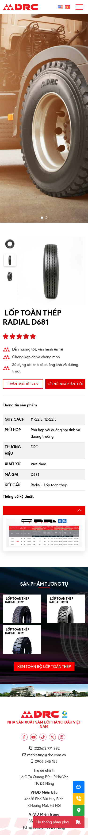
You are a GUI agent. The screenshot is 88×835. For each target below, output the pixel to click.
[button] (42, 217)
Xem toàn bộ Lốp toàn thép (44, 666)
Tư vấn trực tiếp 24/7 (22, 384)
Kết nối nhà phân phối (65, 384)
